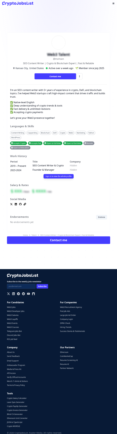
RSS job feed (12, 339)
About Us (11, 352)
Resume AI (64, 364)
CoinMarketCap (66, 356)
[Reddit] (23, 294)
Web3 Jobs (11, 307)
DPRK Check (65, 323)
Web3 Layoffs (12, 319)
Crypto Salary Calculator (17, 398)
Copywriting (33, 133)
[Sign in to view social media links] (58, 204)
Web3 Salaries (13, 315)
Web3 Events (12, 323)
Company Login (66, 319)
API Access (11, 373)
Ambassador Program (16, 365)
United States (36, 68)
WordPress (15, 137)
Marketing (81, 133)
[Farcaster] (33, 294)
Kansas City (22, 68)
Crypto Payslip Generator (17, 406)
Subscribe (42, 286)
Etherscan (64, 352)
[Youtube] (28, 294)
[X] (8, 294)
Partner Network (67, 368)
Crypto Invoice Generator (17, 410)
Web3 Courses (13, 327)
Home (25, 235)
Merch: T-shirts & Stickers (17, 381)
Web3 (71, 133)
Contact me (55, 76)
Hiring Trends (65, 327)
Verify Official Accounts (16, 377)
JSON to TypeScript (14, 422)
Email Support (13, 361)
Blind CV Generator (15, 414)
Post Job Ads (65, 311)
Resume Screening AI (69, 360)
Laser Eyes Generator (15, 402)
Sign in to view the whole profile (59, 176)
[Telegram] (18, 294)
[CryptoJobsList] (17, 3)
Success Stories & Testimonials (72, 331)
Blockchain (45, 133)
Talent (34, 235)
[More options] (79, 76)
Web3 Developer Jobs (15, 311)
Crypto (62, 133)
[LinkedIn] (13, 294)
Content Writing (17, 133)
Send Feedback (13, 356)
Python (91, 133)
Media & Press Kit (14, 369)
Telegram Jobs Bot (14, 331)
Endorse (101, 217)
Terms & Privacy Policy (16, 385)
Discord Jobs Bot (13, 335)
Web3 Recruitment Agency (71, 307)
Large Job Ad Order (68, 315)
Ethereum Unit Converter (17, 418)
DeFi (55, 133)
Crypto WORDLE (13, 426)
